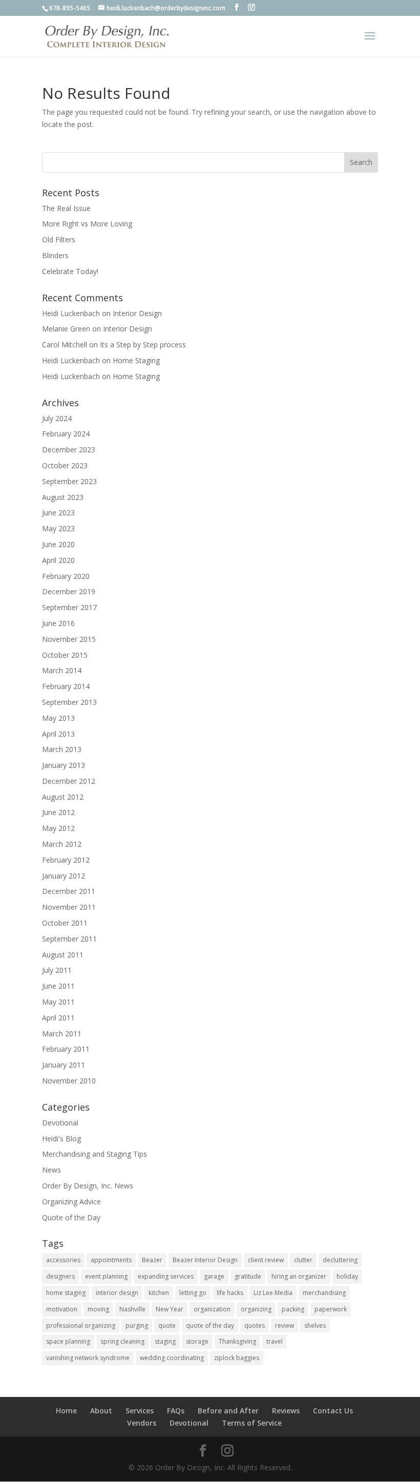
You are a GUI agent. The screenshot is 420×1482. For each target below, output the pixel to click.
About (101, 1410)
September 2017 (69, 607)
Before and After (228, 1410)
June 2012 (58, 812)
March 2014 (61, 670)
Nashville (132, 1309)
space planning (68, 1341)
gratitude (248, 1276)
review (284, 1325)
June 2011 (58, 986)
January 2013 (63, 765)
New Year (169, 1309)
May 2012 (58, 828)
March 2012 (61, 844)
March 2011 (61, 1033)
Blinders (55, 255)
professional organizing (80, 1325)
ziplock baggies (236, 1357)
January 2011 (63, 1065)
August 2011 (62, 954)
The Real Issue (66, 208)
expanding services (166, 1276)
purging (136, 1325)
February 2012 (66, 860)
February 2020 (66, 576)
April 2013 (58, 734)
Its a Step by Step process (143, 344)
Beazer (152, 1260)
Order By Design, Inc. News (87, 1186)
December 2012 (68, 781)
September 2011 (69, 939)
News (51, 1170)
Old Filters (58, 239)
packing (293, 1309)
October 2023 (65, 465)
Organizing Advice (71, 1201)
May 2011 (58, 1002)
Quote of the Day (71, 1217)
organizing (256, 1309)
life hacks (230, 1292)
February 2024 (66, 434)
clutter (303, 1260)
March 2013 (61, 749)
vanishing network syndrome (88, 1357)
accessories (63, 1260)
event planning (106, 1276)
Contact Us (333, 1410)
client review (266, 1260)
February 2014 (66, 686)
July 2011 (57, 970)
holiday (347, 1276)
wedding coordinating (172, 1357)
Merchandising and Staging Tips (94, 1154)
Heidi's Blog (61, 1138)
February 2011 (66, 1049)
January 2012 (63, 876)
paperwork (330, 1309)
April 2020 (58, 560)
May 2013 (58, 718)
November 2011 (69, 907)
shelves (315, 1325)
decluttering (340, 1260)
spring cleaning (122, 1341)
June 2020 (58, 544)
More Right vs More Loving (87, 223)
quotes (254, 1325)
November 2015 (69, 639)
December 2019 (68, 591)
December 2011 (68, 891)
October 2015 (65, 655)
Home (66, 1410)
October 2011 (65, 923)
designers (60, 1276)
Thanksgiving (237, 1341)
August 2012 (62, 797)
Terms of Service (252, 1423)
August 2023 (62, 497)
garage (214, 1276)
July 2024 (57, 418)
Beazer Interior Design (205, 1260)
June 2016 (58, 623)
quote (167, 1325)
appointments (111, 1260)
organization (212, 1309)
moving (98, 1309)
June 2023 (58, 512)
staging (165, 1341)
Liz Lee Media (273, 1292)
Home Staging (136, 360)
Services (139, 1410)
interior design (117, 1292)
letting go (192, 1292)
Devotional (60, 1123)
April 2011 (58, 1017)
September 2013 (69, 702)
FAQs (175, 1410)
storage (197, 1341)
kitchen (159, 1292)
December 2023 (68, 449)
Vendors (141, 1423)
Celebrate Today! (70, 271)
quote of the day (210, 1325)
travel (274, 1341)
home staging (66, 1292)
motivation (61, 1309)
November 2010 (69, 1081)
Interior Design (137, 313)
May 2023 (58, 528)
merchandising (324, 1292)
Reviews (286, 1410)
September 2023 (69, 481)
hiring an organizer (298, 1276)
